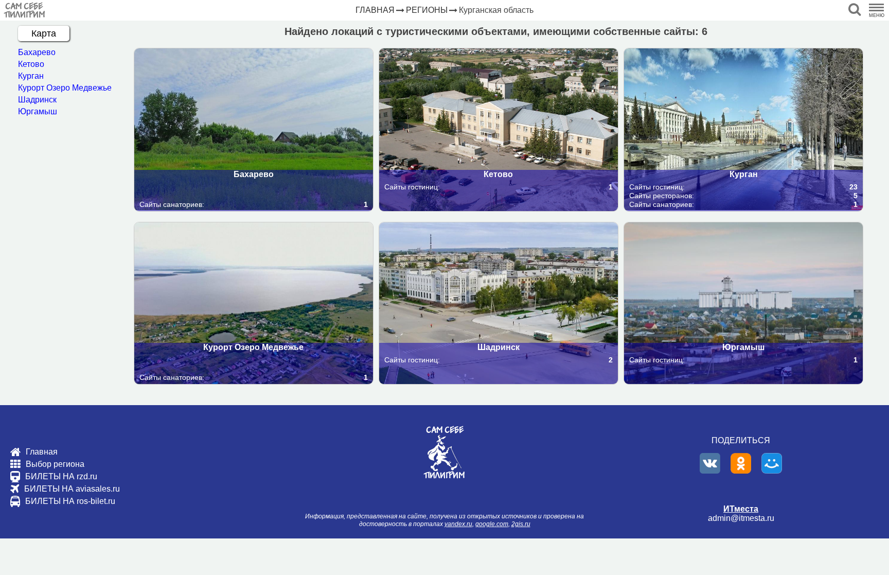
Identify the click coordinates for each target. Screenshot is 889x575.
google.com (491, 524)
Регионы (427, 10)
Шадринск (37, 99)
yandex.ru (458, 524)
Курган (31, 76)
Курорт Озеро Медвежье (65, 87)
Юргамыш (37, 111)
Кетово (31, 64)
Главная (375, 10)
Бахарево (37, 52)
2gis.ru (520, 524)
